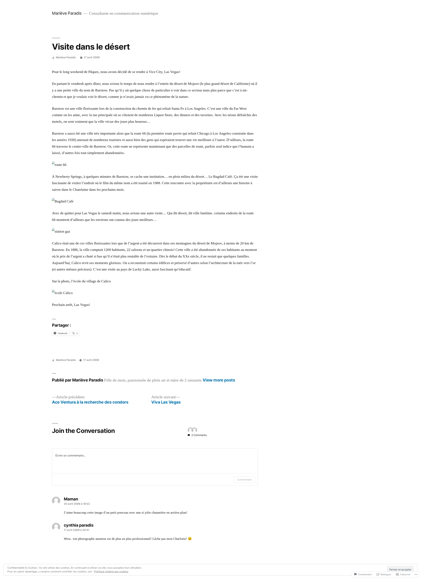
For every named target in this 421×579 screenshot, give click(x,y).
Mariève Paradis (67, 13)
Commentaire (244, 479)
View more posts (219, 380)
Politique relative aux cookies (111, 571)
